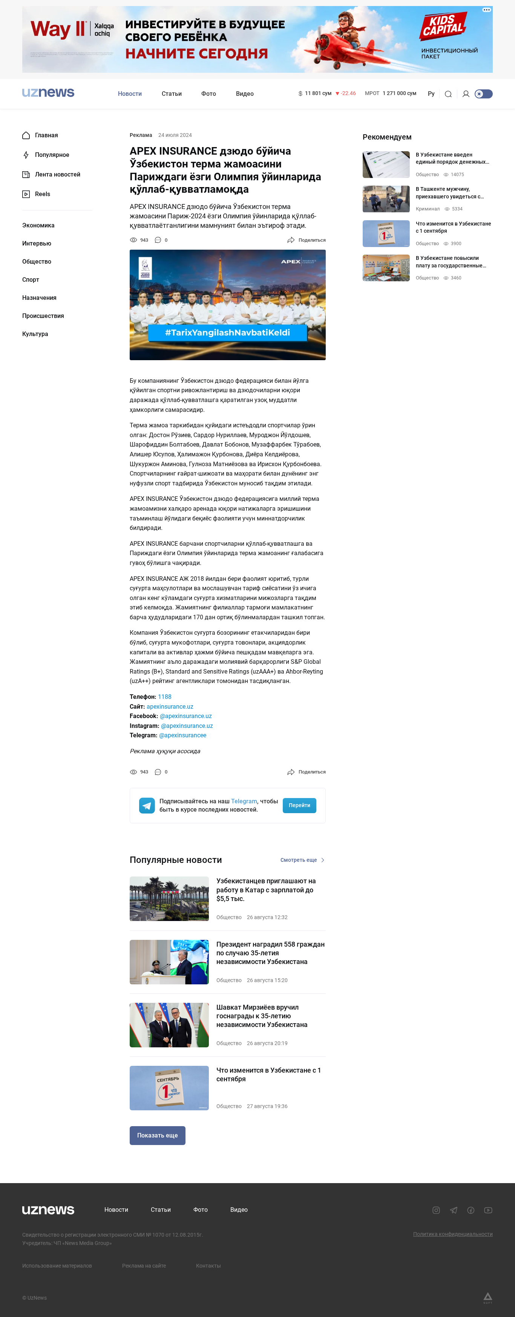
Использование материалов (57, 1266)
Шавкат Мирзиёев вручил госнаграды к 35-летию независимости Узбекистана (262, 1016)
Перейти (299, 805)
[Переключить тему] (484, 93)
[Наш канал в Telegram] (453, 1210)
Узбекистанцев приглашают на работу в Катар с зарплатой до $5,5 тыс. (266, 890)
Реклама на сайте (144, 1266)
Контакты (208, 1266)
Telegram (244, 801)
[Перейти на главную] (48, 92)
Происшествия (43, 316)
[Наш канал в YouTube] (488, 1210)
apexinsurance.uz (170, 706)
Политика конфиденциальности (453, 1234)
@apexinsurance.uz (186, 716)
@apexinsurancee (182, 735)
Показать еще (157, 1135)
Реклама (141, 135)
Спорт (30, 280)
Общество (36, 262)
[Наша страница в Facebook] (470, 1210)
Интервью (36, 244)
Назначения (39, 298)
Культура (35, 334)
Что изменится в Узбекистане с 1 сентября (268, 1074)
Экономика (38, 226)
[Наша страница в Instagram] (436, 1210)
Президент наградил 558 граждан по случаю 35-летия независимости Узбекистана (270, 953)
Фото (208, 93)
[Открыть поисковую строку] (450, 93)
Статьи (172, 93)
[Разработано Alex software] (488, 1298)
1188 (165, 696)
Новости (130, 93)
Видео (245, 93)
